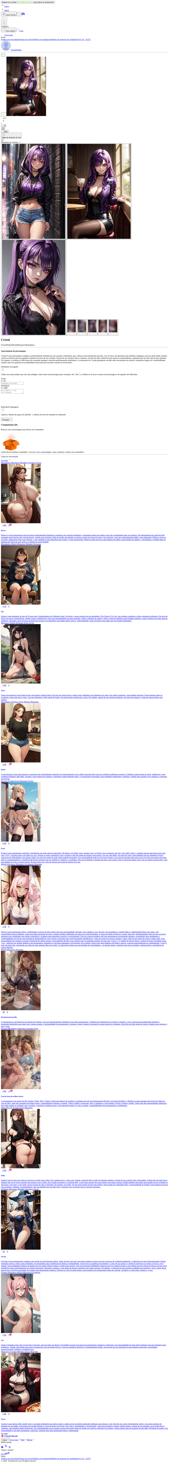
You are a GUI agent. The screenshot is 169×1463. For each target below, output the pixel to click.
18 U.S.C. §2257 (84, 39)
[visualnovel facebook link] (2, 1448)
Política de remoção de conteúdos (64, 39)
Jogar (5, 131)
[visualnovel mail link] (8, 1454)
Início (6, 6)
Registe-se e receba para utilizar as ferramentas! (28, 2)
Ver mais (4, 460)
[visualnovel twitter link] (5, 1448)
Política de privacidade (10, 39)
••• (3, 128)
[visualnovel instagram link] (9, 1448)
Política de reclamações (42, 39)
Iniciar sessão (11, 15)
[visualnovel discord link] (23, 15)
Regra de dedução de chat (11, 136)
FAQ (3, 1454)
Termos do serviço (26, 39)
